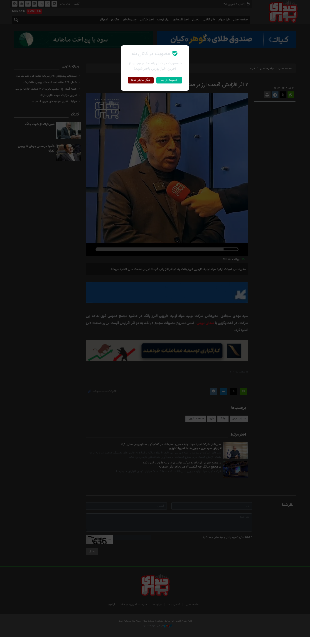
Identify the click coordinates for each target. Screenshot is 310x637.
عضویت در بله (169, 80)
